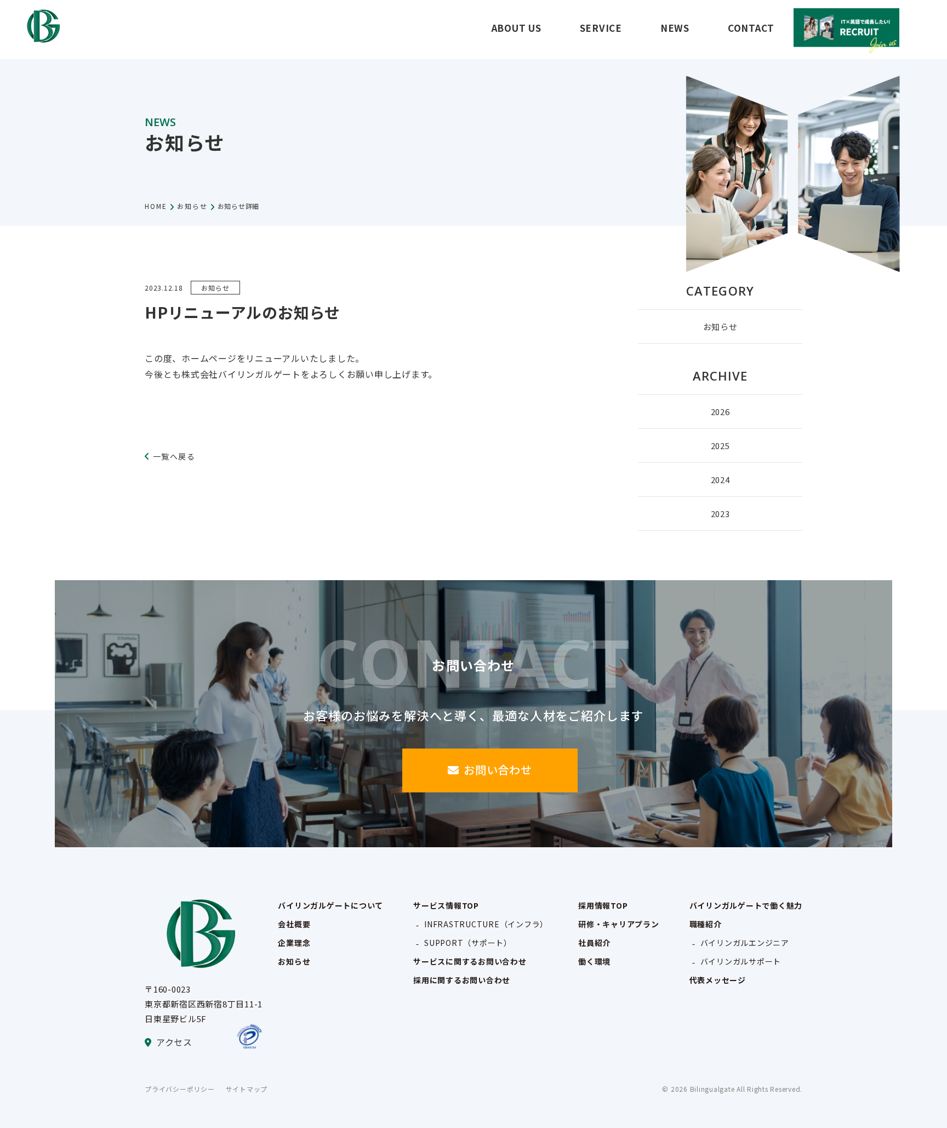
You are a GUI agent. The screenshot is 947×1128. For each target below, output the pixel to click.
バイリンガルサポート (740, 961)
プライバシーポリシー (180, 1088)
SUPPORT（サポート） (468, 942)
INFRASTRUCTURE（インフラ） (486, 924)
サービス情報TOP (446, 905)
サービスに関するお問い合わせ (470, 961)
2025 (720, 445)
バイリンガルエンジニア (744, 942)
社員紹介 (594, 942)
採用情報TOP (602, 905)
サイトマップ (247, 1088)
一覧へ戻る (174, 456)
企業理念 (294, 942)
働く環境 (594, 961)
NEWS (674, 28)
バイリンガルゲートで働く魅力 (746, 905)
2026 (720, 411)
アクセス (174, 1041)
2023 (720, 513)
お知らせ (192, 206)
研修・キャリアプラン (618, 924)
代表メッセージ (717, 979)
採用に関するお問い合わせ (461, 979)
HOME (156, 206)
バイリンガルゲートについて (330, 905)
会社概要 (294, 924)
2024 (720, 479)
